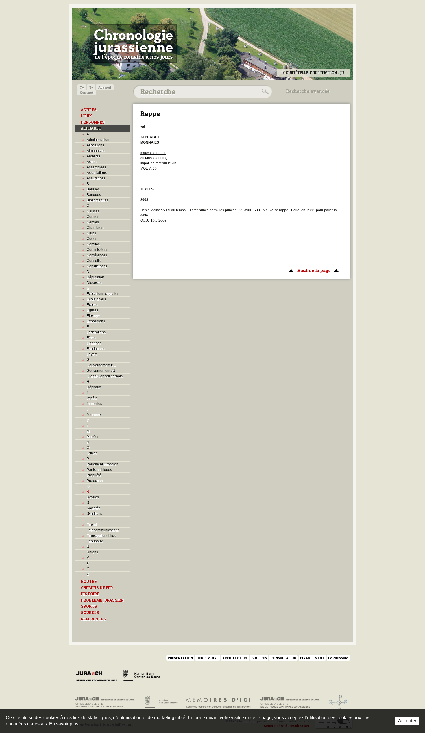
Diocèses (94, 283)
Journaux (94, 415)
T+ (82, 87)
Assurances (96, 178)
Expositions (96, 321)
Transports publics (101, 536)
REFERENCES (93, 619)
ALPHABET (91, 128)
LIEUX (86, 115)
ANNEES (89, 109)
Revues (93, 497)
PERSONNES (93, 122)
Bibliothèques (97, 200)
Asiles (91, 162)
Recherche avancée (308, 91)
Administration (98, 140)
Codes (92, 239)
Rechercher (264, 91)
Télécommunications (103, 530)
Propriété (94, 475)
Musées (93, 437)
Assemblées (96, 167)
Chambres (95, 228)
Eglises (92, 310)
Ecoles (92, 305)
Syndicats (94, 514)
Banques (94, 195)
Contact (86, 92)
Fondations (95, 349)
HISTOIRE (90, 593)
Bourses (93, 189)
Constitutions (97, 266)
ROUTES (89, 581)
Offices (92, 453)
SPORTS (89, 606)
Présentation (180, 658)
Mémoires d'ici (218, 702)
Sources (259, 658)
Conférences (97, 255)
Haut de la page (308, 270)
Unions (92, 552)
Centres (93, 217)
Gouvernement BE (101, 365)
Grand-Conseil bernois (105, 376)
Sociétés (93, 508)
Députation (95, 277)
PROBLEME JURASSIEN (102, 600)
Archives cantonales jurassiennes (107, 702)
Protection (95, 481)
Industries (94, 404)
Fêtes (91, 338)
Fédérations (96, 332)
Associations (97, 173)
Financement (312, 658)
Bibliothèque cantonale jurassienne (290, 702)
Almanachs (95, 151)
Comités (93, 244)
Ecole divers (96, 299)
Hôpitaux (94, 387)
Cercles (93, 222)
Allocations (95, 145)
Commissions (97, 250)
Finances (94, 343)
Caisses (93, 211)
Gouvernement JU (101, 371)
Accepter (407, 720)
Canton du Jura (98, 676)
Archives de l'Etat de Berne (161, 702)
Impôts (92, 398)
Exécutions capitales (103, 294)
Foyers (92, 354)
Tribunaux (95, 541)
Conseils (94, 261)
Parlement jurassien (102, 464)
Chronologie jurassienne (133, 43)
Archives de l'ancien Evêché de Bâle (336, 702)
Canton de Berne (141, 676)
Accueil (104, 87)
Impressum (338, 658)
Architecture (235, 658)
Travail (92, 525)
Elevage (93, 316)
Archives (93, 156)
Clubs (91, 233)
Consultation (283, 658)
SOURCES (90, 612)
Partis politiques (99, 470)
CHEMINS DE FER (97, 587)
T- (91, 87)
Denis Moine (208, 658)
